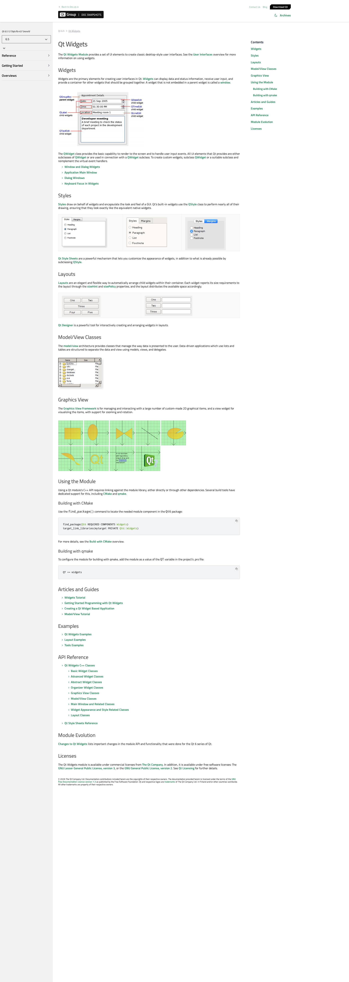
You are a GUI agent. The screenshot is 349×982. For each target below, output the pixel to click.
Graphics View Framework (79, 408)
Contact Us (254, 7)
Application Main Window (81, 172)
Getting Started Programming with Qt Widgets (94, 603)
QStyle (192, 204)
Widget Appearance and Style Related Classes (100, 709)
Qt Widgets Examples (78, 634)
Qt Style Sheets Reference (81, 723)
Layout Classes (80, 715)
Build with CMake (100, 541)
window (225, 82)
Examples (257, 108)
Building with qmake (265, 95)
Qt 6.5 (61, 31)
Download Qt (280, 7)
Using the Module (262, 82)
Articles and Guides (263, 102)
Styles (62, 204)
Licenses (256, 128)
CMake (107, 493)
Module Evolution (262, 122)
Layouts (63, 283)
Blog (265, 7)
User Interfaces (202, 54)
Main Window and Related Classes (93, 704)
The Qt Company (152, 764)
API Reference (259, 115)
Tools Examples (74, 645)
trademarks (170, 781)
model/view (70, 346)
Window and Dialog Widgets (82, 167)
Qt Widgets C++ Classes (80, 665)
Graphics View (260, 75)
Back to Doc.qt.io (70, 7)
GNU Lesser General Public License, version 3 (86, 768)
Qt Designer (65, 325)
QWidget (69, 153)
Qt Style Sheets (68, 258)
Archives (285, 15)
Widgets (148, 79)
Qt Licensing (186, 768)
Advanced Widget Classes (87, 676)
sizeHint (92, 286)
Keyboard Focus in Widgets (82, 183)
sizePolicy (110, 286)
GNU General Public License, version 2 (148, 768)
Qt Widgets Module (75, 54)
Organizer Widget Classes (87, 687)
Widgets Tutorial (75, 597)
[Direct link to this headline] (78, 70)
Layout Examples (75, 639)
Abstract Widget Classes (86, 682)
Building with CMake (265, 89)
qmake (122, 493)
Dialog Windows (75, 178)
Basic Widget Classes (84, 671)
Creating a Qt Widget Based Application (89, 608)
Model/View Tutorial (77, 614)
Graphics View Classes (85, 693)
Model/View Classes (84, 698)
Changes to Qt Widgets (72, 744)
